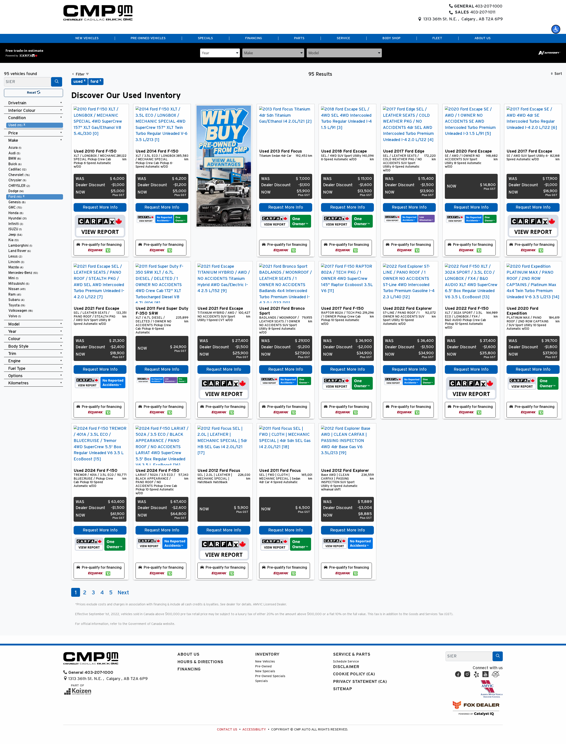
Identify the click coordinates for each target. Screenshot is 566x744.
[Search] (56, 82)
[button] (555, 29)
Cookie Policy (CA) (354, 674)
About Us (188, 654)
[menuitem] (34, 125)
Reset (32, 92)
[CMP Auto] (98, 13)
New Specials (265, 671)
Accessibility (254, 729)
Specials (261, 681)
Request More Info (100, 207)
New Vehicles (265, 661)
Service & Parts (351, 654)
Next (123, 592)
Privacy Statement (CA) (360, 682)
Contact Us (227, 729)
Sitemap (342, 689)
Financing (189, 669)
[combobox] (220, 52)
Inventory (267, 654)
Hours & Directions (200, 662)
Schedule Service (346, 661)
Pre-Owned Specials (270, 676)
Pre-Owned (263, 666)
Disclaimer (346, 667)
